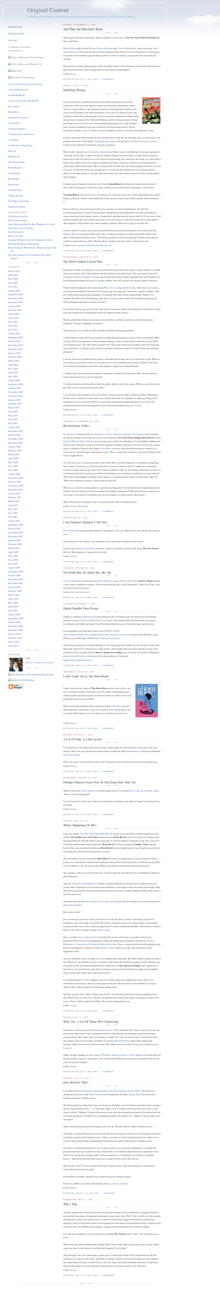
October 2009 (14, 622)
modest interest (91, 937)
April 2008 (13, 552)
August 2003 (14, 333)
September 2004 (15, 384)
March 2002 (14, 271)
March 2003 (14, 313)
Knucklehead (107, 151)
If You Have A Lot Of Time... (21, 228)
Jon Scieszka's (93, 151)
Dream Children (108, 947)
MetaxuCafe (14, 156)
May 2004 (13, 368)
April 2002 (13, 275)
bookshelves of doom (18, 117)
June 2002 (13, 282)
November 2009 (15, 626)
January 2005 (14, 399)
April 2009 (13, 598)
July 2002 (13, 286)
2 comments (107, 250)
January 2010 (14, 634)
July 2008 (13, 563)
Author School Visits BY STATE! (23, 100)
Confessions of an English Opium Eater (93, 944)
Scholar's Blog (15, 189)
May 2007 (13, 509)
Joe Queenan (69, 434)
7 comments (107, 511)
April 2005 (13, 411)
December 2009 (15, 630)
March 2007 (14, 501)
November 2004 (15, 391)
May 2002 (13, 278)
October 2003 (14, 341)
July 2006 (13, 470)
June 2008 (13, 559)
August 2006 (14, 473)
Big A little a (14, 106)
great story (95, 709)
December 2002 (15, 302)
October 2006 (14, 481)
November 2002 (15, 298)
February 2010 (15, 637)
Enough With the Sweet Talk (76, 441)
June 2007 (13, 512)
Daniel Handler (78, 660)
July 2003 (13, 329)
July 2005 (13, 423)
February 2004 (15, 356)
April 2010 (13, 645)
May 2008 (13, 555)
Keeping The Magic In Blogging (23, 243)
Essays (74, 73)
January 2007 (14, 493)
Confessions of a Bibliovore (21, 134)
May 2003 (13, 321)
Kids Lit (12, 150)
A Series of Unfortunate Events (93, 620)
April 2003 (13, 317)
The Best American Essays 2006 (104, 1030)
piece (88, 713)
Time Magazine (102, 141)
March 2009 (14, 594)
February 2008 (15, 544)
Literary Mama (70, 580)
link (95, 79)
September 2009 (15, 618)
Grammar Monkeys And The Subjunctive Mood (30, 239)
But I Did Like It (16, 231)
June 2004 (13, 372)
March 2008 (14, 548)
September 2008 (15, 571)
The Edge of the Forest (18, 201)
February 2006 (15, 450)
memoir (81, 245)
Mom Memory (105, 580)
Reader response (104, 245)
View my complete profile (39, 662)
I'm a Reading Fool (88, 883)
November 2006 (15, 485)
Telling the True (15, 195)
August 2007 (14, 520)
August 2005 (14, 427)
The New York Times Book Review (96, 833)
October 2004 (14, 388)
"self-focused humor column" (143, 141)
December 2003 (15, 349)
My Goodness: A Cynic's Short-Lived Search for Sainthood (118, 434)
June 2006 (13, 466)
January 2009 (14, 587)
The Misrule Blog (16, 162)
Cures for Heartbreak (127, 48)
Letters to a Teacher (119, 1183)
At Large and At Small (141, 790)
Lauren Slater (146, 1030)
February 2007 (15, 497)
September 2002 (15, 294)
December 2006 (15, 489)
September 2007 (15, 524)
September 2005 (15, 431)
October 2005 (14, 434)
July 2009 (13, 610)
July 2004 (13, 376)
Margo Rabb (69, 48)
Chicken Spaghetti (17, 128)
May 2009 (13, 602)
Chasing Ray (76, 905)
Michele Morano (122, 1040)
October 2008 (14, 575)
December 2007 (15, 536)
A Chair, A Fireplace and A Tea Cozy (25, 84)
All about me (77, 591)
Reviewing (83, 506)
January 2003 (14, 306)
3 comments (107, 771)
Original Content (16, 33)
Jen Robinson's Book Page (20, 145)
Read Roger (13, 178)
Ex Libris (85, 979)
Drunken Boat (69, 234)
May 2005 (13, 415)
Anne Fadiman (92, 901)
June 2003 (13, 325)
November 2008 (15, 579)
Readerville (13, 184)
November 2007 (15, 532)
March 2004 (14, 360)
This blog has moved (18, 216)
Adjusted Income (77, 655)
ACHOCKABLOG (16, 95)
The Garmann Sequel (18, 220)
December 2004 (15, 395)
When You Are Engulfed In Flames (120, 287)
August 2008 (14, 567)
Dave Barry (106, 448)
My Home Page (15, 26)
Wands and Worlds (16, 206)
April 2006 (13, 458)
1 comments (107, 561)
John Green (116, 706)
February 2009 (15, 590)
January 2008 (14, 540)
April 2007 (13, 505)
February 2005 (15, 403)
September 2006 (15, 477)
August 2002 (14, 290)
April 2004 (13, 364)
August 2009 (14, 614)
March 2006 (14, 454)
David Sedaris (69, 530)
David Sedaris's (84, 276)
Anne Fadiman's (88, 790)
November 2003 (15, 345)
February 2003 (15, 309)
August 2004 (14, 380)
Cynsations (13, 139)
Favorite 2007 (130, 580)
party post (91, 616)
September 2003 (15, 337)
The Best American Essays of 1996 (118, 1054)
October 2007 (14, 528)
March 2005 (14, 407)
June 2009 (13, 606)
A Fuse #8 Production (18, 89)
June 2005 (13, 419)
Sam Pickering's (86, 1090)
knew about (143, 901)
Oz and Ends (14, 173)
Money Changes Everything (106, 638)
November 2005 (15, 438)
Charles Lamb (103, 929)
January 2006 (14, 446)
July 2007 (13, 516)
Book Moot (13, 111)
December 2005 (15, 442)
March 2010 (14, 641)
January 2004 (14, 353)
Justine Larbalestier (87, 548)
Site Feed (12, 40)
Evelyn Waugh (113, 709)
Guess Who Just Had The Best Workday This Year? (31, 224)
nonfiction (90, 245)
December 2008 (15, 583)
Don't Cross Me (15, 235)
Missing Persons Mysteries (100, 48)
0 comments (107, 79)
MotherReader (15, 167)
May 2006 (13, 462)
